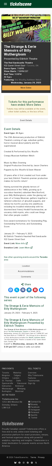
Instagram (35, 410)
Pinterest (34, 412)
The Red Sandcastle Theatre (18, 331)
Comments (26, 277)
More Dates (26, 88)
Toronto (5, 373)
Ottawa (5, 378)
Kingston (6, 375)
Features (32, 378)
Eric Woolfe (30, 337)
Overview (32, 373)
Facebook (34, 407)
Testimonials (34, 381)
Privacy (41, 457)
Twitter (33, 418)
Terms (33, 457)
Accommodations (26, 271)
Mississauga (7, 389)
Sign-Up (31, 383)
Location (26, 266)
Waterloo (17, 373)
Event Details (26, 120)
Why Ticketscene (35, 375)
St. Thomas (7, 381)
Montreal (19, 391)
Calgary (17, 375)
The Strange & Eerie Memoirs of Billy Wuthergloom (24, 307)
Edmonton (6, 386)
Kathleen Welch (39, 337)
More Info (20, 243)
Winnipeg (21, 389)
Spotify (33, 415)
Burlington (6, 391)
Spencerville (7, 383)
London (16, 378)
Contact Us (35, 402)
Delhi (18, 381)
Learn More (24, 247)
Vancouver (22, 383)
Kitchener (19, 386)
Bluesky (34, 404)
